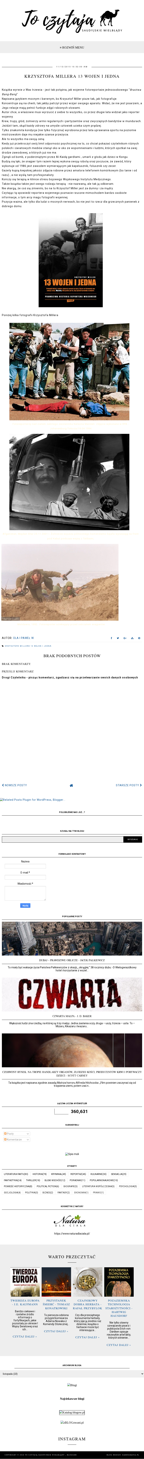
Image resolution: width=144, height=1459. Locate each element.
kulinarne (96, 1174)
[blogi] (72, 1385)
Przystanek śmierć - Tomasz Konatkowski (56, 1304)
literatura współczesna (97, 1186)
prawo (97, 1192)
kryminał (56, 1174)
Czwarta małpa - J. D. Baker (72, 1016)
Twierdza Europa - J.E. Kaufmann (25, 1302)
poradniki (75, 1180)
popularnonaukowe (102, 1180)
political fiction (46, 1186)
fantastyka (10, 1180)
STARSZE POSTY (128, 785)
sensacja (116, 1174)
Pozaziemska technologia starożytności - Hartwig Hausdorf (119, 1308)
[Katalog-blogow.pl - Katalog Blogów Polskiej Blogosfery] (72, 1412)
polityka (30, 1192)
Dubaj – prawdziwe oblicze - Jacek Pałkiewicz (72, 960)
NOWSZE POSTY (15, 785)
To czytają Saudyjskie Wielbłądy (45, 1455)
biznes (46, 1192)
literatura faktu (14, 1174)
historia (38, 1174)
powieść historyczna (16, 1186)
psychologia (126, 1186)
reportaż (76, 1174)
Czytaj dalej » (25, 1336)
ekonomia (80, 1192)
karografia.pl (130, 1455)
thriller (31, 1180)
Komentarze (14, 1139)
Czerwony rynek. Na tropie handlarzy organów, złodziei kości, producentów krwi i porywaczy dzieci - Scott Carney (72, 1073)
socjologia (11, 1192)
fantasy (62, 1192)
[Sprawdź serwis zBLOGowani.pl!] (72, 1422)
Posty (10, 1133)
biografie (69, 1186)
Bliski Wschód (53, 1180)
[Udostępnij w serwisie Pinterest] (139, 638)
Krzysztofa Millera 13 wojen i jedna (28, 646)
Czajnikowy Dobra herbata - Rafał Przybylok (87, 1304)
